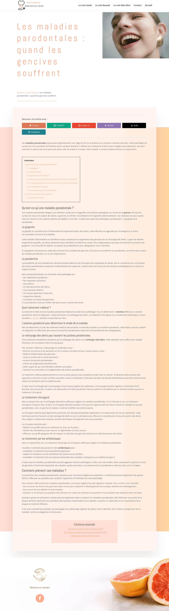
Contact (138, 5)
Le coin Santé (85, 5)
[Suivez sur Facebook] (40, 598)
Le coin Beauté (102, 5)
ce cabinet (34, 318)
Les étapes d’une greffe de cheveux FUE (85, 529)
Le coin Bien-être (121, 5)
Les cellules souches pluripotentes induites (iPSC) (85, 532)
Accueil (148, 5)
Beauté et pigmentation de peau (85, 535)
